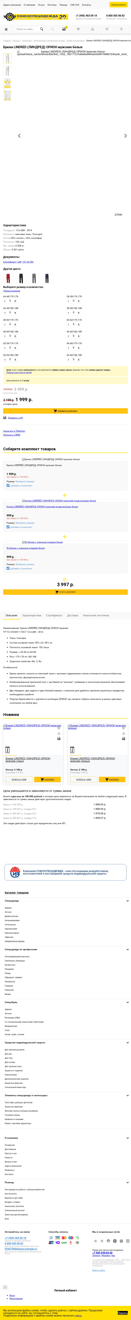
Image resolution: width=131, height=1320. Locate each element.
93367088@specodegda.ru (21, 1249)
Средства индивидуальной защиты (25, 1042)
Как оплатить (11, 1193)
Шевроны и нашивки (14, 1119)
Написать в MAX (11, 435)
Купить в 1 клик (19, 779)
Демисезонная (11, 916)
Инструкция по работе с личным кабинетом (24, 1189)
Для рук (8, 1053)
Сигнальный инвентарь (15, 1087)
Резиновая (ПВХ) (12, 1017)
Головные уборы (12, 1114)
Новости (8, 1157)
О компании (29, 4)
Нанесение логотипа (14, 1206)
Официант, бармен (13, 977)
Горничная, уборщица (15, 960)
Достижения (10, 1149)
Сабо (7, 1030)
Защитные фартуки (14, 1083)
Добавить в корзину (67, 410)
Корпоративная (12, 932)
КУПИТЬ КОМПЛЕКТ (67, 592)
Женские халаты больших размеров (21, 1110)
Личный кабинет (118, 4)
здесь (78, 1315)
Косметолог (10, 964)
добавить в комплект (21, 485)
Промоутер (10, 981)
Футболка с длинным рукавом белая (26, 548)
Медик (8, 994)
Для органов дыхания (14, 1049)
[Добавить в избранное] (58, 728)
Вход (12, 1295)
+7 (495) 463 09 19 (86, 15)
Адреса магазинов (12, 4)
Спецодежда (12, 900)
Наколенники (11, 1074)
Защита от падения (14, 1070)
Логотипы (52, 4)
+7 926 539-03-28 (102, 1252)
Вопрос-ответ (11, 1161)
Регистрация (16, 1298)
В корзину (49, 779)
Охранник (9, 989)
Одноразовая (11, 928)
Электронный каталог (15, 1210)
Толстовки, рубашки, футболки (18, 1102)
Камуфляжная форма (14, 941)
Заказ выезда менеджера (16, 1214)
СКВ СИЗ (74, 4)
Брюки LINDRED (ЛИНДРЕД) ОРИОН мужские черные (92, 760)
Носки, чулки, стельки (14, 1034)
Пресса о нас (11, 1153)
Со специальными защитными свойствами (24, 1021)
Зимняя (8, 907)
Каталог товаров (17, 892)
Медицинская (11, 1026)
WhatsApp (105, 1255)
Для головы (10, 1062)
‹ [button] (19, 133)
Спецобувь (11, 1002)
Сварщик (9, 985)
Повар (8, 973)
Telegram (96, 1255)
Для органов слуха (13, 1066)
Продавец (9, 969)
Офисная (9, 937)
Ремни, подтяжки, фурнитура (18, 1123)
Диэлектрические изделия (17, 1078)
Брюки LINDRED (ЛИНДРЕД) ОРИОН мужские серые (28, 760)
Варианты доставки (14, 1197)
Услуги (41, 4)
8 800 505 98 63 (115, 15)
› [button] (125, 133)
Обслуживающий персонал (17, 956)
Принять (123, 1313)
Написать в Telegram (14, 431)
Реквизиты (9, 1170)
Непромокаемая (12, 920)
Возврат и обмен (12, 1202)
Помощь (63, 4)
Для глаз (9, 1057)
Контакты (86, 4)
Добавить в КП (15, 417)
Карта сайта (98, 1270)
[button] (6, 51)
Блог (7, 1218)
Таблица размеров (11, 291)
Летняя (8, 912)
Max (113, 1255)
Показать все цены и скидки (19, 372)
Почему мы (10, 1145)
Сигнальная (10, 924)
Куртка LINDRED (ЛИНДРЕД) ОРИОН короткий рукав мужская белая (42, 506)
